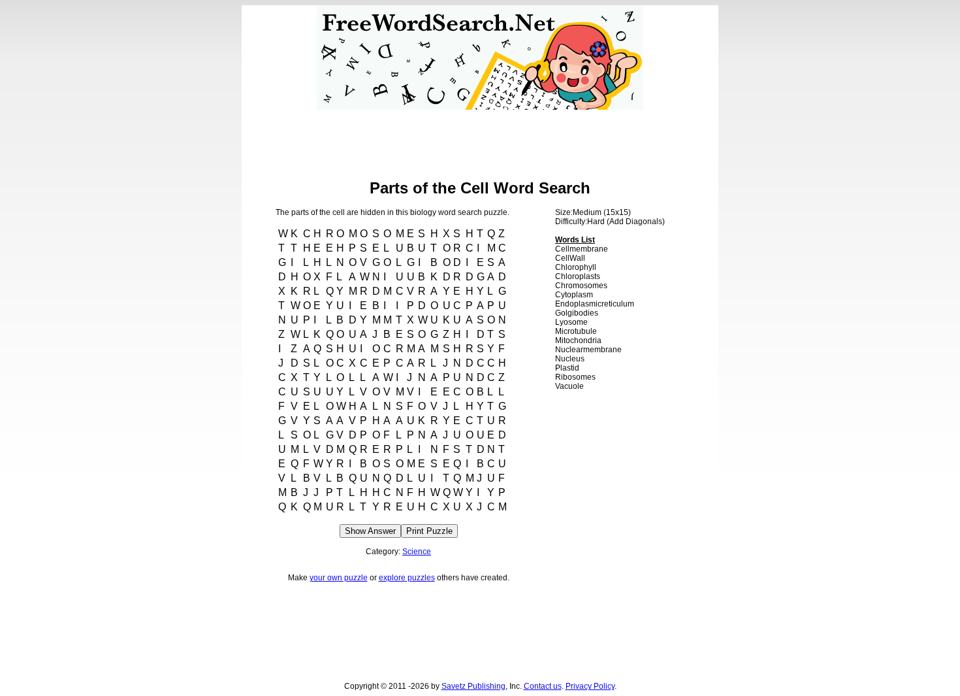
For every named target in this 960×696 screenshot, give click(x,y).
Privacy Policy (590, 686)
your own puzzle (339, 577)
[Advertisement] (480, 139)
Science (416, 551)
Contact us (543, 686)
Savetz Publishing (473, 686)
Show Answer (370, 531)
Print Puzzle (429, 531)
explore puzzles (407, 577)
